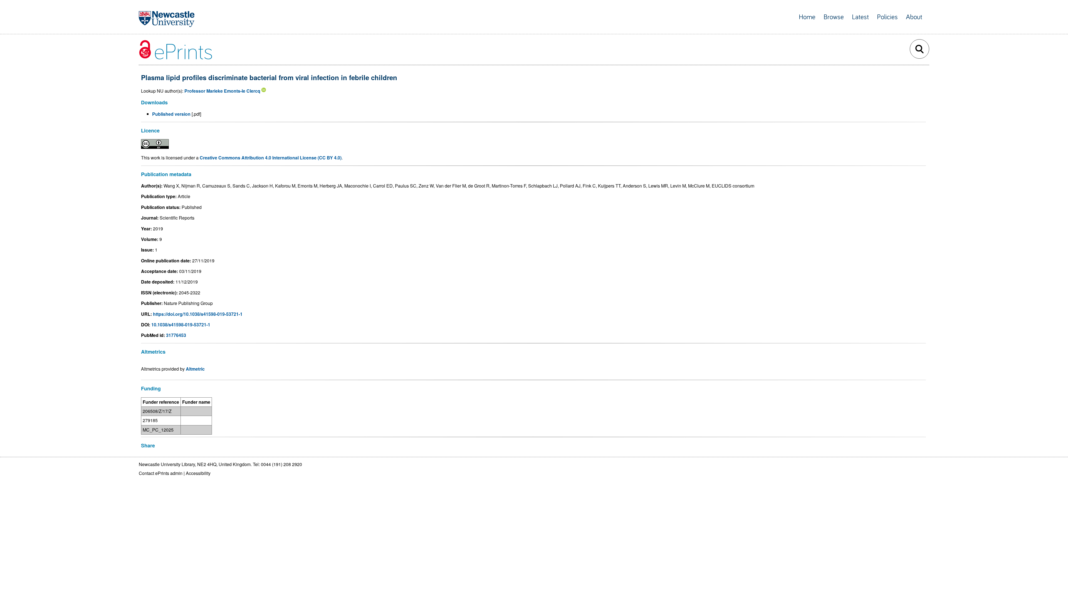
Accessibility (198, 473)
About (914, 17)
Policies (887, 17)
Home (807, 17)
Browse (834, 17)
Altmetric (195, 369)
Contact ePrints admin (160, 473)
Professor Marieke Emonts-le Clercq (222, 91)
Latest (860, 17)
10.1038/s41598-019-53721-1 (180, 324)
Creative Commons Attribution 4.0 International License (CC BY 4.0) (271, 157)
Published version (171, 114)
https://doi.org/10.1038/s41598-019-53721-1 (198, 314)
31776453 (176, 335)
